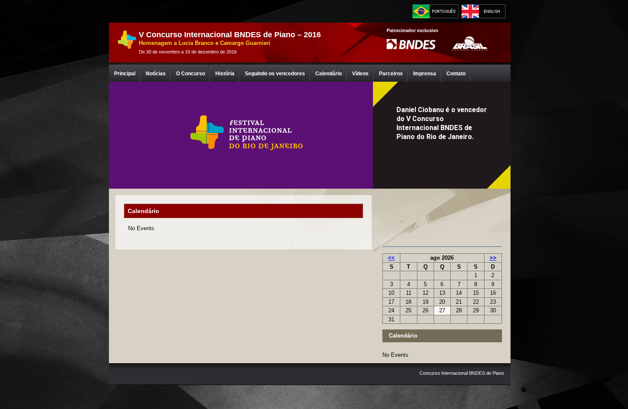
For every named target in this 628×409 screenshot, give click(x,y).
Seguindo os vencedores (275, 74)
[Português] (435, 11)
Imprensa (424, 74)
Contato (456, 74)
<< (391, 258)
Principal (124, 74)
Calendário (328, 74)
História (225, 74)
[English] (484, 11)
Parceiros (391, 74)
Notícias (156, 74)
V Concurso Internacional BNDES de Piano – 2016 (230, 34)
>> (493, 258)
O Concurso (190, 74)
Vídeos (360, 74)
